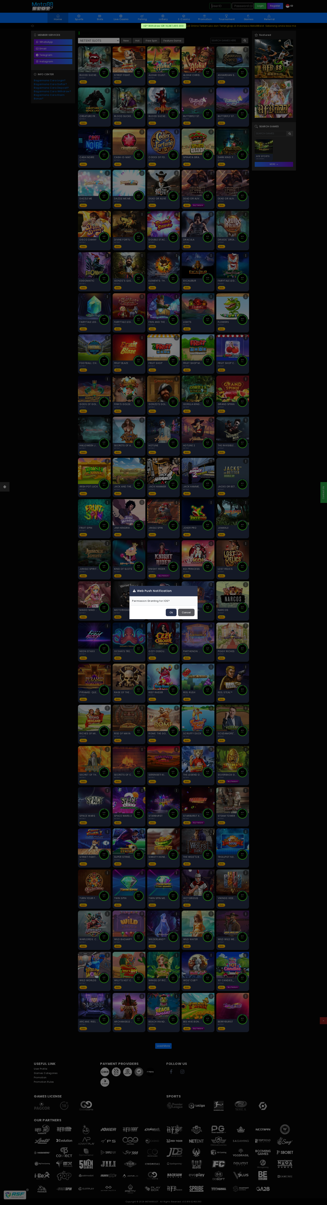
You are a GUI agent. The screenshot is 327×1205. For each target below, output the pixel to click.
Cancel (186, 612)
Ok (171, 612)
